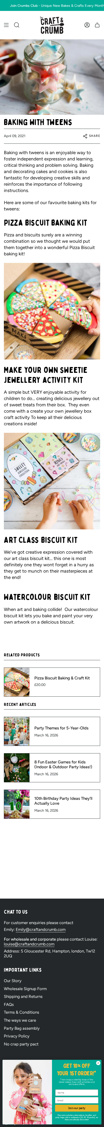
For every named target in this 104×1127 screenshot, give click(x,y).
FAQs (9, 1004)
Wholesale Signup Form (25, 988)
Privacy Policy (17, 1036)
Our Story (13, 980)
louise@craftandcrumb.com (29, 944)
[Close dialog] (98, 1063)
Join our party (76, 1108)
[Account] (87, 25)
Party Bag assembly (22, 1028)
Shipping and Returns (23, 996)
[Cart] (97, 25)
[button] (17, 25)
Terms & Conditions (21, 1012)
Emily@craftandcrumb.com (41, 929)
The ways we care (20, 1020)
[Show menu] (6, 25)
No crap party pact (21, 1044)
